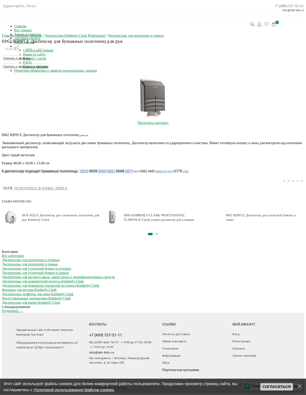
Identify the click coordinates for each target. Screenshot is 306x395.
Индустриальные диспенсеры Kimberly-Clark (36, 298)
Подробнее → (12, 311)
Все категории (13, 256)
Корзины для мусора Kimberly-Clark (29, 290)
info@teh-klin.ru (101, 352)
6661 (111, 171)
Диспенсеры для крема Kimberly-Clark (31, 302)
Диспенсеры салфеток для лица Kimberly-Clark (37, 294)
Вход (236, 334)
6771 (164, 171)
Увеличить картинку (153, 123)
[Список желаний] (266, 24)
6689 (158, 171)
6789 (185, 171)
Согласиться (277, 387)
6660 (102, 171)
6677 (129, 171)
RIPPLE (61, 188)
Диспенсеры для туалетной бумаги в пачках (35, 273)
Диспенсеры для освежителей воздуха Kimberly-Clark (43, 281)
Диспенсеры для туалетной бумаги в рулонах (36, 268)
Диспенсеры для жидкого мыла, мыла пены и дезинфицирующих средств (58, 277)
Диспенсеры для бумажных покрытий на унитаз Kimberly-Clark (50, 285)
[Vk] (90, 370)
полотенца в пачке (34, 188)
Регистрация (241, 341)
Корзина (239, 348)
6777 (170, 171)
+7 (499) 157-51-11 (289, 6)
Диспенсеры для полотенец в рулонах (31, 260)
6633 (84, 171)
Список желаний (244, 355)
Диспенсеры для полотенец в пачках (30, 264)
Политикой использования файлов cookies (74, 390)
